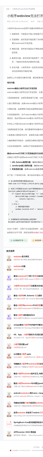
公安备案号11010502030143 (21, 450)
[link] (7, 9)
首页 (7, 9)
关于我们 (36, 447)
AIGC (33, 21)
